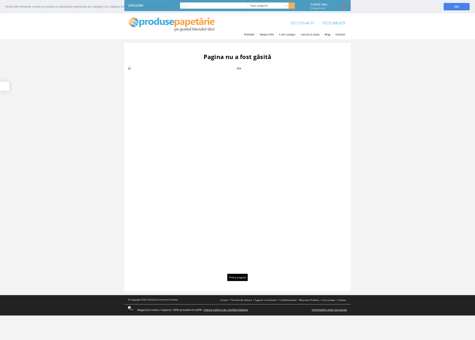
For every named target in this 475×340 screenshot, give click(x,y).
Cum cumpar (287, 34)
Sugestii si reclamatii (266, 300)
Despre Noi (267, 34)
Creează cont (318, 8)
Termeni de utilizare (241, 300)
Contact (340, 34)
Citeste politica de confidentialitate (226, 310)
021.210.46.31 (303, 22)
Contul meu (319, 4)
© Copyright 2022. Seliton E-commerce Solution (153, 299)
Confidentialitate (288, 300)
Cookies (342, 300)
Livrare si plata (310, 34)
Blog (327, 34)
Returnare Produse (309, 300)
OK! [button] (456, 6)
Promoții (249, 34)
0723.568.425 (333, 22)
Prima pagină (237, 277)
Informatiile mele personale (329, 310)
